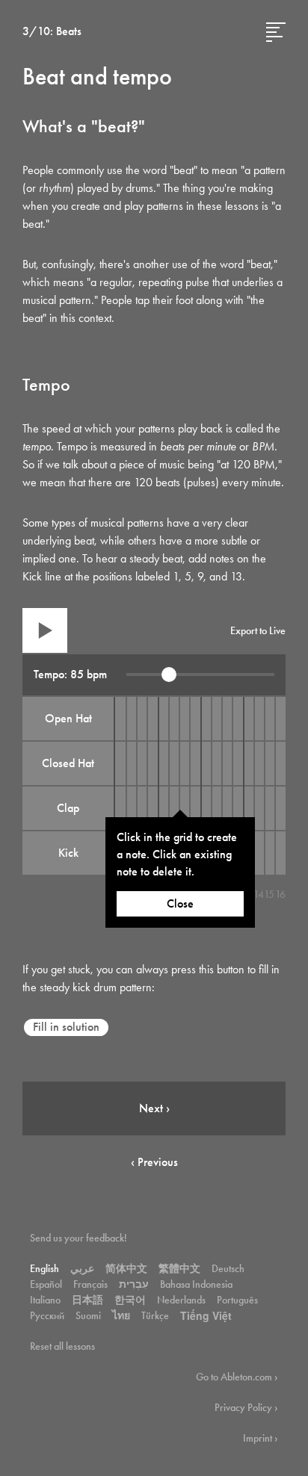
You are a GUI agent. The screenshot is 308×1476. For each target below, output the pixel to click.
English (44, 1268)
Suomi (88, 1315)
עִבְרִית (134, 1284)
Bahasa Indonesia (196, 1284)
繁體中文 (179, 1268)
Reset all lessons (62, 1346)
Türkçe (155, 1315)
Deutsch (228, 1268)
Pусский (47, 1315)
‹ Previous (154, 1162)
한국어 (130, 1299)
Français (90, 1284)
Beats (68, 31)
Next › (154, 1108)
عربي (82, 1268)
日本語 (87, 1299)
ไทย (121, 1315)
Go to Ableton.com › (237, 1376)
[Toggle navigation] (276, 32)
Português (237, 1299)
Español (46, 1284)
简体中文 (126, 1268)
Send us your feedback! (78, 1237)
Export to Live (258, 630)
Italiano (45, 1299)
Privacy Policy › (246, 1407)
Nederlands (181, 1299)
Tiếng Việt (206, 1315)
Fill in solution (66, 1027)
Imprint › (260, 1438)
